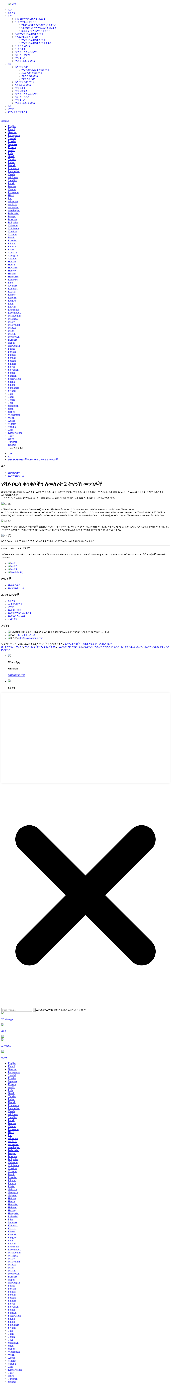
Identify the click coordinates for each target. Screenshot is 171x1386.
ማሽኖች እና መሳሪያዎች (27, 51)
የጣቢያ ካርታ (105, 643)
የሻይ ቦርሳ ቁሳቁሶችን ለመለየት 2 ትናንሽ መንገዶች (33, 459)
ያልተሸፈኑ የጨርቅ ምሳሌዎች (98, 646)
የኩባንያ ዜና (14, 472)
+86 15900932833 (25, 635)
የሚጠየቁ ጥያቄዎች (18, 112)
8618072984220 (16, 675)
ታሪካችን (12, 619)
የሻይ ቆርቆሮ (21, 90)
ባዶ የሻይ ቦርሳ (21, 66)
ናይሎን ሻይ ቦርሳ (29, 75)
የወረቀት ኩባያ (22, 96)
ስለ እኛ (11, 12)
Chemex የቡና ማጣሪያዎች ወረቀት (38, 27)
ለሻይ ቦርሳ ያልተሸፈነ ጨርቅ (128, 646)
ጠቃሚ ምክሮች (72, 643)
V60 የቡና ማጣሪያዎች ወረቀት (30, 18)
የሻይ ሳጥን (20, 87)
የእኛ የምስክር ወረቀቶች (20, 613)
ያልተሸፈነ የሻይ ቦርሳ (31, 72)
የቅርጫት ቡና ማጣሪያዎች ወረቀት (38, 24)
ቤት (10, 9)
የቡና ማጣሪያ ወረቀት (25, 21)
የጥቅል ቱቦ (20, 57)
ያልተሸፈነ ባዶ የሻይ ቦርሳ (69, 646)
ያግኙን (11, 109)
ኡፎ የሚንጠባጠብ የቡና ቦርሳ (29, 33)
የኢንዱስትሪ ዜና (16, 475)
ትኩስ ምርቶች (89, 643)
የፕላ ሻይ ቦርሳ (28, 78)
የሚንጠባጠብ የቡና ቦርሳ (26, 36)
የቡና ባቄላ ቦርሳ (22, 45)
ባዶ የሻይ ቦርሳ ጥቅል (25, 81)
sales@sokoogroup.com (30, 638)
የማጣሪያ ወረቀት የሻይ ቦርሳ (35, 69)
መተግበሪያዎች (15, 604)
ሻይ (10, 63)
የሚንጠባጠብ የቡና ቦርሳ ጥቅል (36, 42)
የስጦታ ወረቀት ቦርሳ (25, 60)
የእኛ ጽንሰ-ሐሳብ (16, 616)
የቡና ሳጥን (20, 48)
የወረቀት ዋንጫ (22, 54)
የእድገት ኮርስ (14, 610)
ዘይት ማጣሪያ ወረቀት (12, 646)
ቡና (10, 15)
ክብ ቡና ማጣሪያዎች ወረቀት (35, 30)
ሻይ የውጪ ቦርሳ (23, 84)
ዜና (9, 106)
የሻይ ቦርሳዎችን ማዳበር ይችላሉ (40, 646)
